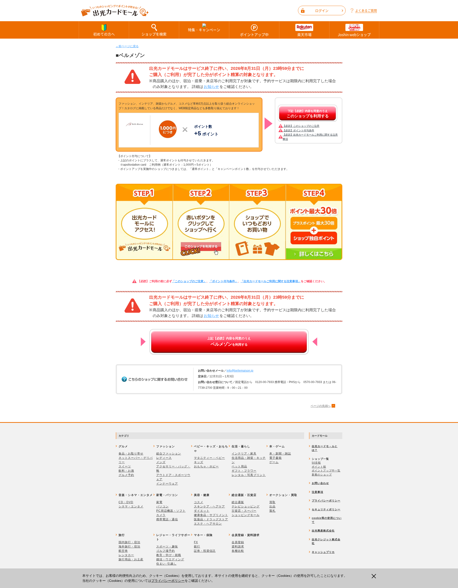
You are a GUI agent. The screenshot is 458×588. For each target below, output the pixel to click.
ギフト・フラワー (244, 470)
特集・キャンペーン (204, 29)
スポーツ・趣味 (167, 546)
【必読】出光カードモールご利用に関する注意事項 (310, 136)
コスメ (198, 502)
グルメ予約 (126, 475)
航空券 (123, 550)
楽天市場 (304, 34)
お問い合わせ (320, 483)
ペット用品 (239, 466)
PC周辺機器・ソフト (171, 510)
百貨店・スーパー (244, 510)
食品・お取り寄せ (131, 453)
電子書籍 (275, 458)
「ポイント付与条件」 (223, 281)
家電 (159, 502)
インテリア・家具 (244, 453)
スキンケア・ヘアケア (209, 506)
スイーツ (125, 466)
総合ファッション (168, 453)
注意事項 (317, 492)
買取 (272, 502)
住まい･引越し (166, 563)
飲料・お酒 (126, 470)
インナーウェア (167, 483)
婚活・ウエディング (170, 559)
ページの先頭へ (321, 406)
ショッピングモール (246, 515)
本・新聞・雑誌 (280, 453)
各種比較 (238, 550)
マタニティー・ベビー (209, 458)
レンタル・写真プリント (249, 475)
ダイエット (201, 510)
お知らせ (211, 87)
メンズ (161, 462)
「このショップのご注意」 (189, 281)
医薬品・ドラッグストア (211, 519)
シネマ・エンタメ (131, 506)
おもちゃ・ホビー (206, 466)
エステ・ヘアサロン (208, 523)
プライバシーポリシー (168, 581)
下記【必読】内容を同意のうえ (308, 113)
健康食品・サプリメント (211, 515)
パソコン (162, 506)
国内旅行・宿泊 (129, 542)
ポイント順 (319, 466)
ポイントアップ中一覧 (326, 470)
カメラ (161, 515)
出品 (272, 506)
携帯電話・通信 (167, 519)
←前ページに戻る (127, 46)
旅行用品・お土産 (131, 559)
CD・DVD (126, 502)
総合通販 (238, 502)
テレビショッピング (246, 506)
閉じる (375, 576)
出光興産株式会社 (323, 530)
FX (196, 542)
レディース (164, 458)
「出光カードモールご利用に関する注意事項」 (271, 281)
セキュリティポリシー (326, 509)
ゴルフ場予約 (165, 550)
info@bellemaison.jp (240, 370)
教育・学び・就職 (168, 555)
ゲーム (274, 462)
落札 (272, 510)
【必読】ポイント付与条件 (298, 130)
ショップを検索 (154, 34)
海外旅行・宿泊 (129, 546)
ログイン (321, 10)
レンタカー (126, 555)
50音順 (316, 462)
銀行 (197, 546)
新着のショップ (322, 474)
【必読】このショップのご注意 (301, 125)
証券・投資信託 (205, 550)
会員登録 (238, 542)
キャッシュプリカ (323, 552)
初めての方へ (104, 34)
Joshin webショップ (354, 34)
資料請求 (238, 546)
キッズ (198, 462)
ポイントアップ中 (254, 34)
